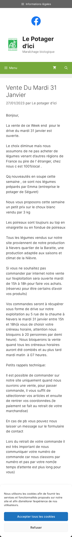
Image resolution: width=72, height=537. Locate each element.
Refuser (36, 527)
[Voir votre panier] (54, 68)
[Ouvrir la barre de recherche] (66, 68)
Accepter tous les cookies (36, 516)
